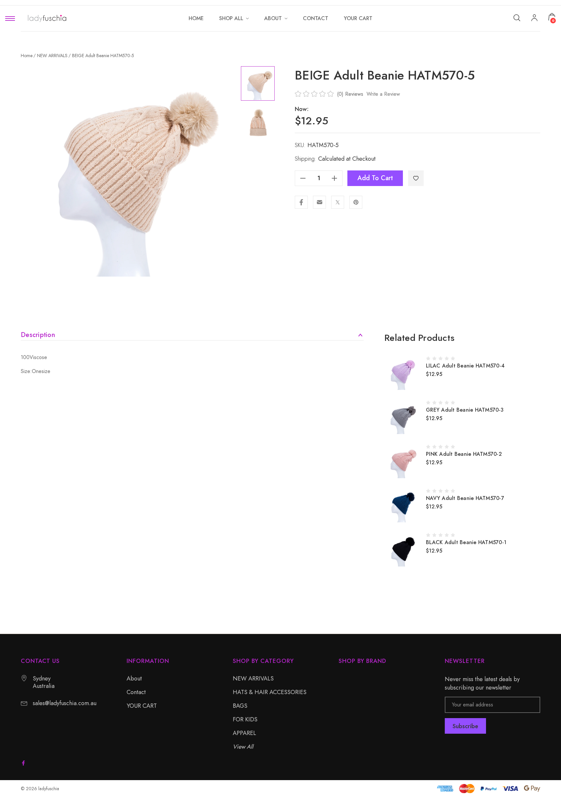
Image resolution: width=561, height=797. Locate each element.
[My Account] (534, 18)
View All (243, 746)
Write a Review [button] (383, 94)
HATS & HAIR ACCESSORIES (269, 692)
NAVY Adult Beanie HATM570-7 (465, 498)
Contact (136, 692)
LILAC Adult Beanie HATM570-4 (465, 365)
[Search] (517, 17)
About (134, 678)
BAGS (240, 706)
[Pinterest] (355, 202)
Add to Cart (375, 178)
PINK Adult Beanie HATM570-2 (464, 454)
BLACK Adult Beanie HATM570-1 (466, 542)
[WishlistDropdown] (416, 178)
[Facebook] (301, 202)
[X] (337, 202)
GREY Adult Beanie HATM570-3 (465, 410)
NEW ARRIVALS (253, 678)
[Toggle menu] (10, 18)
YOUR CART (142, 706)
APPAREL (244, 733)
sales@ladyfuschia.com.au (64, 703)
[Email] (319, 202)
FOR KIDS (245, 719)
